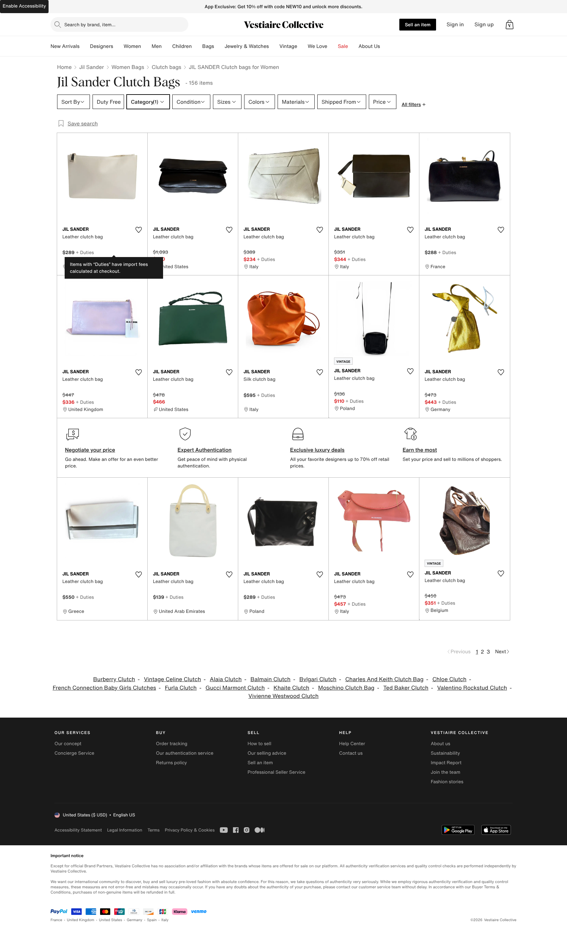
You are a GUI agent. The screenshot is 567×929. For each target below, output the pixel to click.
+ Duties (85, 252)
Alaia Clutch (226, 679)
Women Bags (128, 67)
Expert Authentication (205, 450)
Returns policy (171, 762)
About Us (369, 46)
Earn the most (420, 450)
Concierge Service (74, 753)
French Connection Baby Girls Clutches (104, 688)
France (56, 920)
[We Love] (332, 46)
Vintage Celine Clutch (172, 679)
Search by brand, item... (90, 24)
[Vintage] (302, 46)
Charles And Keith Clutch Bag (384, 679)
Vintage (288, 46)
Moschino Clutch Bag (346, 688)
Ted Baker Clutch (406, 688)
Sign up (484, 24)
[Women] (146, 46)
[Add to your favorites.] (138, 230)
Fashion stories (447, 781)
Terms (153, 830)
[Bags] (219, 46)
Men (157, 46)
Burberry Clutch (114, 679)
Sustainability (445, 753)
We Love (317, 46)
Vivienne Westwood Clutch (283, 696)
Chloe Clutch (449, 679)
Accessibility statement (78, 830)
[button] (509, 24)
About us (440, 743)
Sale (343, 46)
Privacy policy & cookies (190, 830)
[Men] (167, 46)
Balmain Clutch (270, 679)
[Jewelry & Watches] (274, 46)
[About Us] (385, 46)
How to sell (259, 743)
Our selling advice (266, 753)
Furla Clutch (181, 688)
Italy (165, 920)
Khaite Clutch (291, 688)
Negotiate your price (90, 450)
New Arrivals (65, 46)
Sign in (455, 24)
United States (110, 920)
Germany (134, 920)
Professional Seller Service (276, 772)
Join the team (445, 772)
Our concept (67, 743)
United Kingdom (80, 920)
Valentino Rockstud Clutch (472, 688)
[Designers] (118, 46)
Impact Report (446, 762)
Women (132, 46)
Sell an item (417, 24)
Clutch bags (166, 67)
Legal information (124, 830)
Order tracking (171, 743)
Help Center (352, 743)
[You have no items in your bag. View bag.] (509, 24)
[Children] (197, 46)
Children (182, 46)
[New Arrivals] (84, 46)
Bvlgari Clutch (317, 679)
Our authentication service (184, 753)
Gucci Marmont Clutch (235, 688)
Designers (101, 46)
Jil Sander (91, 67)
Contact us (351, 753)
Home (64, 67)
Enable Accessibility (24, 6)
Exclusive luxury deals (317, 450)
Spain (152, 920)
